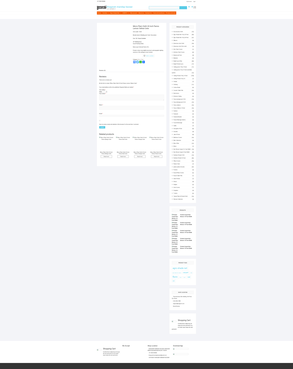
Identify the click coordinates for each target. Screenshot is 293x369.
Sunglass (176, 190)
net (174, 281)
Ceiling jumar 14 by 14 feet (180, 67)
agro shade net (180, 268)
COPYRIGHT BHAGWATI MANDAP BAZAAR (158, 357)
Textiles (105, 13)
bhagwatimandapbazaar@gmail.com (157, 355)
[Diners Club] (135, 349)
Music (175, 146)
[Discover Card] (138, 349)
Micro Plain (141, 59)
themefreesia (176, 306)
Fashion (175, 111)
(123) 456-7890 (177, 301)
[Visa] (129, 349)
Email (101, 113)
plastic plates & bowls (179, 167)
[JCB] (126, 353)
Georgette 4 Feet (178, 128)
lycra (180, 277)
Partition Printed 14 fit (179, 155)
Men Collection (177, 140)
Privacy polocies (170, 13)
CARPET (125, 13)
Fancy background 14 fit (179, 99)
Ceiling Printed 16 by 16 (179, 78)
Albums (175, 40)
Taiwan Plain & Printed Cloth (181, 196)
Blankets (176, 58)
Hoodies (176, 131)
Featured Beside (178, 116)
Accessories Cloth (178, 31)
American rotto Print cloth (180, 46)
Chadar (175, 81)
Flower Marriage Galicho (180, 119)
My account (133, 13)
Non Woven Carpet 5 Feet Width (182, 152)
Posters (175, 169)
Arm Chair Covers (178, 49)
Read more (106, 156)
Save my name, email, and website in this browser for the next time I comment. (119, 124)
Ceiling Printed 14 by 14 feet (180, 75)
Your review (102, 93)
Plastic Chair (177, 164)
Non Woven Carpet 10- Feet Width (182, 149)
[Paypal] (132, 349)
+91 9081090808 (152, 352)
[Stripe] (123, 353)
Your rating (102, 89)
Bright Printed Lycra (178, 64)
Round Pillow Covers (179, 172)
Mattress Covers (178, 137)
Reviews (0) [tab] (102, 70)
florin (175, 277)
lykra (184, 277)
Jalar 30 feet (177, 134)
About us (141, 13)
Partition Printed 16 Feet (180, 158)
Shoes (175, 181)
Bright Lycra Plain (178, 61)
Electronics (176, 93)
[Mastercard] (126, 349)
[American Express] (123, 349)
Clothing (176, 84)
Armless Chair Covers (179, 52)
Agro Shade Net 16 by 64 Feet (181, 37)
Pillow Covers (177, 161)
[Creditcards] (141, 349)
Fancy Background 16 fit (180, 102)
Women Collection (178, 199)
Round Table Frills (178, 175)
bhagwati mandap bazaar (120, 7)
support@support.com (178, 303)
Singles (175, 184)
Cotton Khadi (177, 87)
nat (189, 277)
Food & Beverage (178, 122)
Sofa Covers (177, 187)
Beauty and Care (178, 55)
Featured (176, 114)
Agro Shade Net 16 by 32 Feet (181, 34)
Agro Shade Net (114, 13)
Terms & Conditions (159, 13)
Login (194, 1)
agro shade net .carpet (177, 272)
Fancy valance (177, 105)
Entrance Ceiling (178, 96)
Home (99, 13)
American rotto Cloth (179, 43)
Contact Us (148, 13)
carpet (185, 272)
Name (101, 105)
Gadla (175, 125)
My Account (189, 1)
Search (183, 7)
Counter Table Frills (178, 90)
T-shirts (175, 193)
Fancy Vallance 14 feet (179, 108)
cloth (191, 272)
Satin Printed (177, 178)
